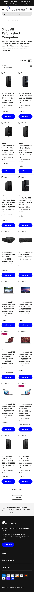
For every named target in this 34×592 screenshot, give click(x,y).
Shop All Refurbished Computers (15, 20)
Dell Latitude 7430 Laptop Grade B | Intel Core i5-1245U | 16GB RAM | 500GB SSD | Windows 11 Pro (8, 357)
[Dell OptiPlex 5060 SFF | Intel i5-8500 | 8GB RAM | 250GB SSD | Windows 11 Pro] (25, 82)
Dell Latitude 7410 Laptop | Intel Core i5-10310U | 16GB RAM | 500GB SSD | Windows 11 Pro (8, 306)
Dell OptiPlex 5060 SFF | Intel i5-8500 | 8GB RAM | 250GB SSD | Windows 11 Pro (25, 98)
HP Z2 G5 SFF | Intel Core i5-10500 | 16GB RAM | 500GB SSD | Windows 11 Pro (25, 256)
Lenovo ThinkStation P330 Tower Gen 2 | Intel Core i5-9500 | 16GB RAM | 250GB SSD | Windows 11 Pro (8, 204)
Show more (17, 497)
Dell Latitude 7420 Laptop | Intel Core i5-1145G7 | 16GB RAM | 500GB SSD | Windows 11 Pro (8, 408)
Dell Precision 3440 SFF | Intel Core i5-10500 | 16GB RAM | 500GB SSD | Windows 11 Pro (25, 462)
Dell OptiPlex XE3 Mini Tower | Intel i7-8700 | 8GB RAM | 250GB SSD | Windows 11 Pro (25, 202)
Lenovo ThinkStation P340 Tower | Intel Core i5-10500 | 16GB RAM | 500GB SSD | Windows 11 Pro (8, 149)
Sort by (4, 65)
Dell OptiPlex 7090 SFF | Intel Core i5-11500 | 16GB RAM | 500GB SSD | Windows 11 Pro (8, 98)
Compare (23, 60)
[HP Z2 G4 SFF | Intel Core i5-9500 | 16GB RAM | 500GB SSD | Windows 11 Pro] (8, 240)
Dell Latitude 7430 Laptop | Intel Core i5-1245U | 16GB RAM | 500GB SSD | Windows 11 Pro (25, 356)
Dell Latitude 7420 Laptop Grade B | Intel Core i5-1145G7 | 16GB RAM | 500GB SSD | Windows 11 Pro (25, 410)
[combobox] (17, 14)
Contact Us (8, 544)
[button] (31, 9)
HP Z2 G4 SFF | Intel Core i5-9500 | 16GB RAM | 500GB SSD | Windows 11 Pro (8, 256)
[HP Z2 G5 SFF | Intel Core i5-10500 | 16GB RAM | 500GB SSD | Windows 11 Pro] (25, 240)
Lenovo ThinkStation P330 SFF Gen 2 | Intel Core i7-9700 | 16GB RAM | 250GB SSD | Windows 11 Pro (25, 150)
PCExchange (9, 587)
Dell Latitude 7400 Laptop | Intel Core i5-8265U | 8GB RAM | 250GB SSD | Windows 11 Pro (25, 306)
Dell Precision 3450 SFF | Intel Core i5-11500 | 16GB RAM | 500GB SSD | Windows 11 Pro (8, 462)
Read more (6, 51)
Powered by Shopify (18, 587)
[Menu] (3, 9)
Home (3, 20)
